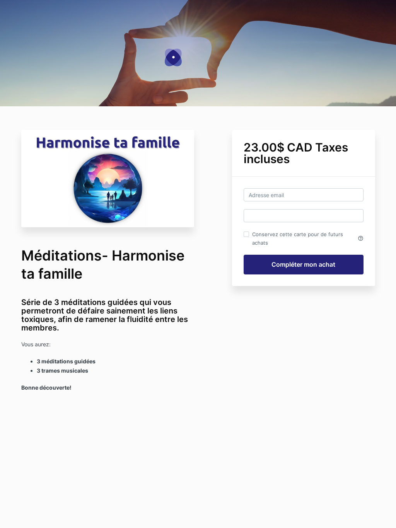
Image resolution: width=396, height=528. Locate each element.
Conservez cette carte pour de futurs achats (308, 238)
